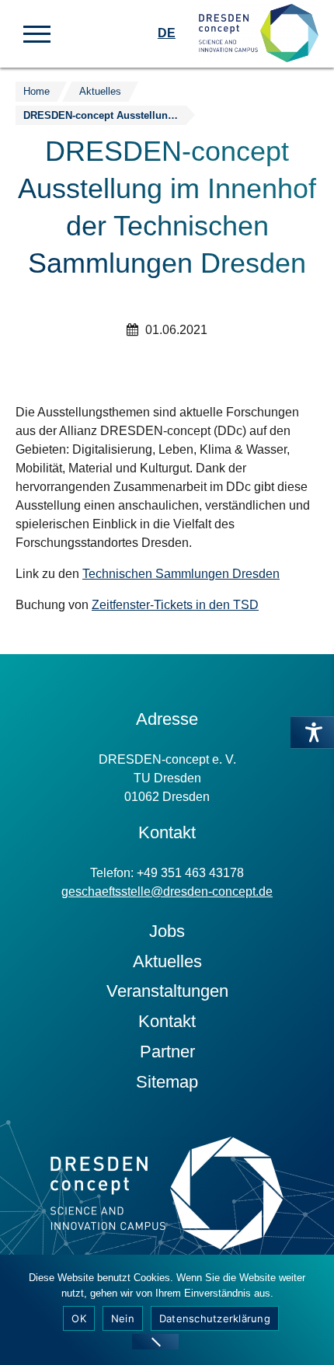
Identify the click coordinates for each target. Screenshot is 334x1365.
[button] (37, 32)
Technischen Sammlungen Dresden (181, 573)
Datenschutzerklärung (214, 1318)
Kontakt (167, 1021)
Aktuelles (167, 961)
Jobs (167, 931)
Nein (122, 1318)
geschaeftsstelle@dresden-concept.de (167, 891)
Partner (167, 1051)
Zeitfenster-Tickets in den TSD (175, 604)
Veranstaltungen (167, 991)
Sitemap (167, 1082)
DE (167, 33)
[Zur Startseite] (258, 34)
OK (78, 1318)
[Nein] (155, 1341)
